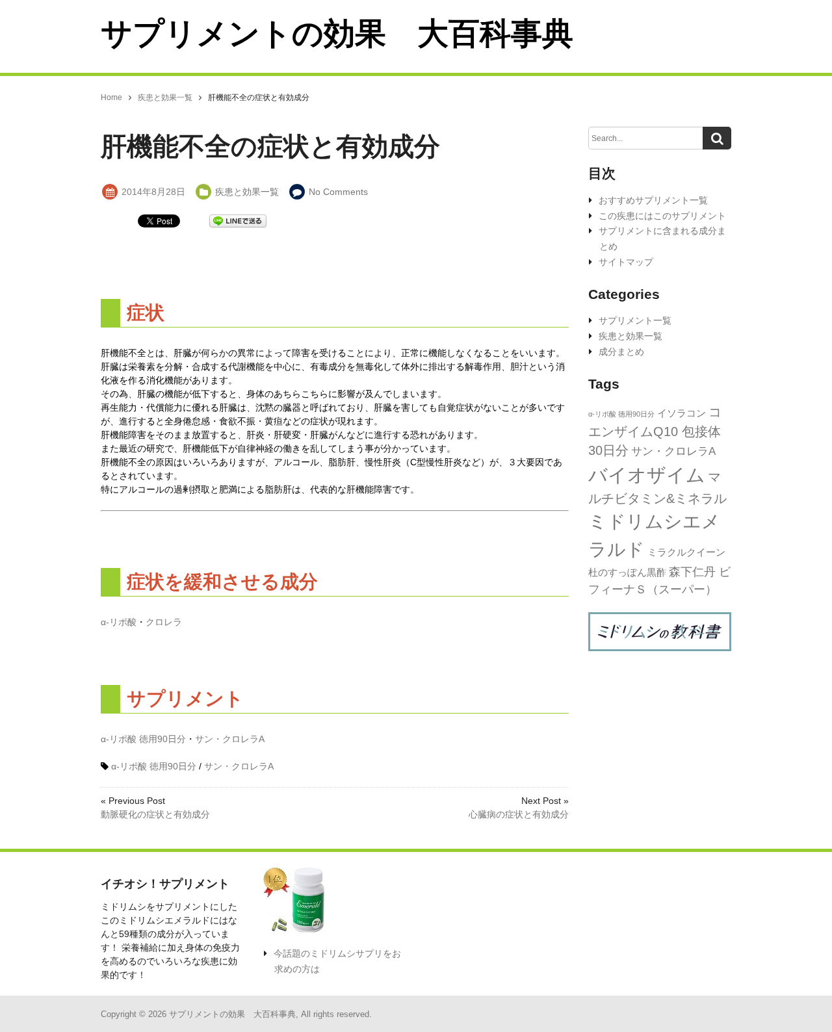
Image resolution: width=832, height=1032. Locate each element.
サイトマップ (626, 262)
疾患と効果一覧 (247, 192)
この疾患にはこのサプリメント (662, 216)
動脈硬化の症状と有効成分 (155, 814)
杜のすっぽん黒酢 (627, 572)
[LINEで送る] (237, 220)
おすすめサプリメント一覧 (653, 200)
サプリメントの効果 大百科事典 (337, 33)
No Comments (338, 192)
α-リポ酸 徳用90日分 (143, 739)
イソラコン (681, 413)
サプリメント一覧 (635, 320)
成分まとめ (621, 351)
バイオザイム (646, 474)
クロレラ (164, 622)
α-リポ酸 (118, 622)
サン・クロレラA (230, 739)
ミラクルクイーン (686, 552)
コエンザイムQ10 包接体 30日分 (655, 431)
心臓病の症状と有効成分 (519, 814)
